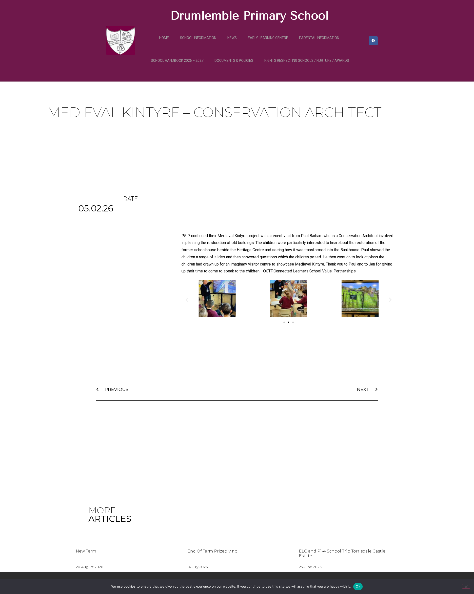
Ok (358, 586)
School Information (198, 38)
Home (164, 38)
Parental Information (319, 38)
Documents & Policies (234, 60)
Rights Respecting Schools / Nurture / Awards (306, 60)
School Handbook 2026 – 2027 (177, 60)
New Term (86, 551)
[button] (187, 300)
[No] (466, 586)
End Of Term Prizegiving (212, 551)
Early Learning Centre (268, 38)
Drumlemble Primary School (249, 15)
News (232, 38)
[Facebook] (373, 40)
